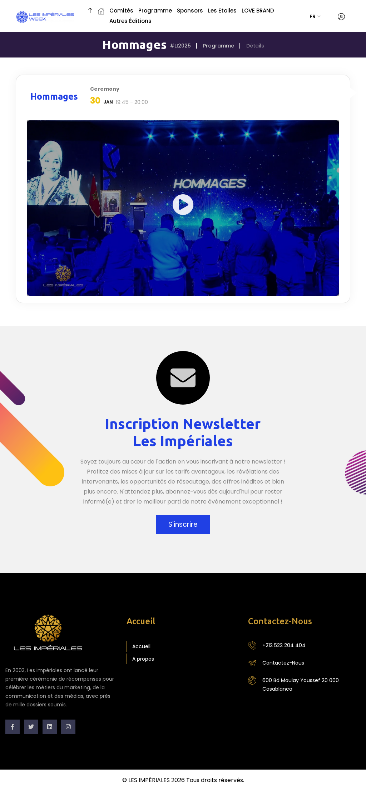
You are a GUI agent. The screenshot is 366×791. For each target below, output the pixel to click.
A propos (143, 658)
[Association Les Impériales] (90, 11)
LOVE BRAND (258, 10)
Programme (155, 10)
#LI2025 (180, 45)
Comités (121, 10)
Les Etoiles (222, 10)
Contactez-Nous (283, 662)
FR (313, 16)
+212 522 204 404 (284, 645)
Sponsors (190, 10)
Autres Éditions (130, 21)
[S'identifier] (341, 17)
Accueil (141, 646)
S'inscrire (183, 524)
